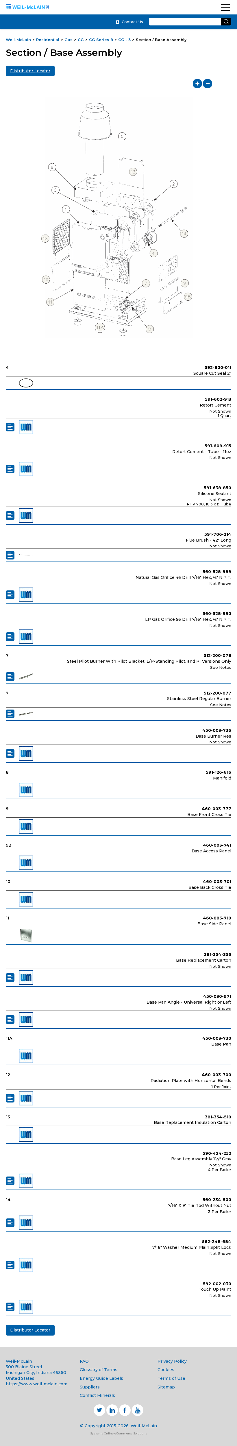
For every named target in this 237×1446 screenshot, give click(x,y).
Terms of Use (171, 1378)
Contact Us (132, 22)
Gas (68, 40)
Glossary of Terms (98, 1369)
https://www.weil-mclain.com (36, 1383)
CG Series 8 (101, 40)
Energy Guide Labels (101, 1378)
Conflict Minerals (97, 1395)
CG (81, 40)
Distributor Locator (30, 71)
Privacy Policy (172, 1361)
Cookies (166, 1369)
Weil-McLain (18, 40)
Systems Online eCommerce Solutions (118, 1433)
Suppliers (90, 1387)
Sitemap (166, 1387)
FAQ (84, 1361)
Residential (47, 40)
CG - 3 (124, 40)
